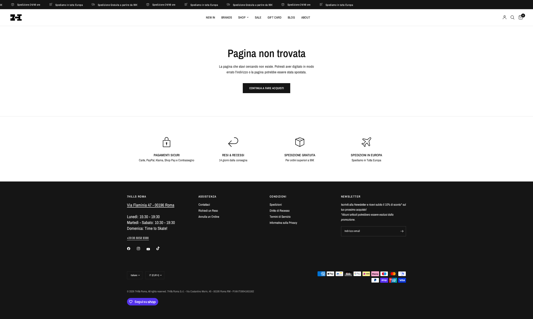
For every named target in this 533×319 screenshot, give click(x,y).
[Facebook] (131, 248)
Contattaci (204, 204)
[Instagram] (141, 248)
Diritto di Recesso (280, 210)
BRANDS (226, 17)
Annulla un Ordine (208, 216)
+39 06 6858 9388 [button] (138, 238)
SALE (258, 17)
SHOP (241, 17)
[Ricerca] (512, 17)
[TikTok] (161, 248)
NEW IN (210, 17)
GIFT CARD (274, 17)
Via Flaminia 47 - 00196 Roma (150, 205)
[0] (520, 17)
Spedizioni (276, 204)
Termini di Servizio (280, 216)
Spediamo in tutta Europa (58, 4)
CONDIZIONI (278, 196)
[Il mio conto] (504, 17)
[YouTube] (151, 249)
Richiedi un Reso (208, 210)
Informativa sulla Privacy (283, 222)
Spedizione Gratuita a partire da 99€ (107, 4)
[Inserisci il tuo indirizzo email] (402, 231)
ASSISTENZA (207, 196)
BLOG (291, 17)
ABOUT (305, 17)
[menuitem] (210, 17)
